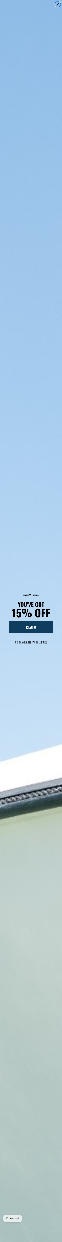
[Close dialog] (58, 4)
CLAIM (31, 627)
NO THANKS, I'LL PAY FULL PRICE (31, 642)
